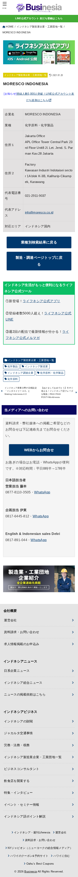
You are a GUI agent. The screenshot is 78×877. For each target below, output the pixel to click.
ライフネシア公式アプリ (41, 301)
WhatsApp (42, 492)
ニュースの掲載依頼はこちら (25, 694)
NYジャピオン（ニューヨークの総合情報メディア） (40, 848)
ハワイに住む (61, 855)
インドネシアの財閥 (18, 721)
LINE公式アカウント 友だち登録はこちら (39, 18)
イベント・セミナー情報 (21, 804)
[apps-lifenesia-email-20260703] (39, 61)
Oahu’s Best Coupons (40, 863)
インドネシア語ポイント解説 (25, 816)
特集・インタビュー (18, 792)
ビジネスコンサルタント (21, 769)
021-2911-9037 (35, 195)
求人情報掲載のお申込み (21, 644)
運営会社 (10, 620)
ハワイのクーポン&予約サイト (29, 855)
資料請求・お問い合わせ (21, 632)
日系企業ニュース (17, 670)
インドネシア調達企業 (20, 372)
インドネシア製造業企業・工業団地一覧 (25, 75)
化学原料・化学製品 (51, 372)
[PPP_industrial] (39, 579)
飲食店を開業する (17, 781)
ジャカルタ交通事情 (18, 733)
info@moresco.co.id (39, 212)
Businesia (30, 871)
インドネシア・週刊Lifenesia (32, 832)
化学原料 (12, 379)
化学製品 (12, 366)
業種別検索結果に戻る (39, 242)
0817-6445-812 (17, 516)
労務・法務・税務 (17, 745)
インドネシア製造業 (36, 366)
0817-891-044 (16, 540)
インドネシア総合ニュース (23, 682)
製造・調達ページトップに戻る (39, 260)
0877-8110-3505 (18, 492)
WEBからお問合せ (39, 450)
